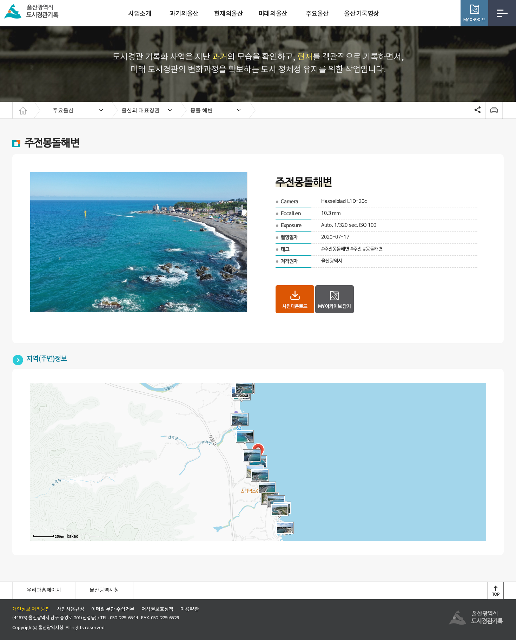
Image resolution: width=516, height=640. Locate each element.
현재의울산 (228, 14)
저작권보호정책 (157, 609)
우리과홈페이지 (44, 590)
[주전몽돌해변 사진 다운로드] (295, 299)
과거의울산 (184, 14)
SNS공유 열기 (477, 110)
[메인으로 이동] (22, 110)
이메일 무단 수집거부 (112, 609)
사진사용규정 (70, 609)
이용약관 (189, 609)
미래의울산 (272, 14)
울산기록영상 (361, 14)
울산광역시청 (104, 590)
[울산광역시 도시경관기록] (33, 11)
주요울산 (317, 14)
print (494, 110)
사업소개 (139, 14)
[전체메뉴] (502, 13)
